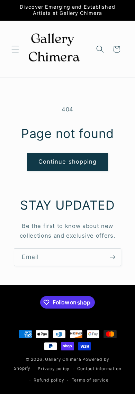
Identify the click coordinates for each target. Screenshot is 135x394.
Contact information (99, 368)
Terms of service (90, 380)
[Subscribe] (112, 257)
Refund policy (49, 380)
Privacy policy (54, 368)
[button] (15, 49)
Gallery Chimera (63, 359)
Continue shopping (67, 161)
